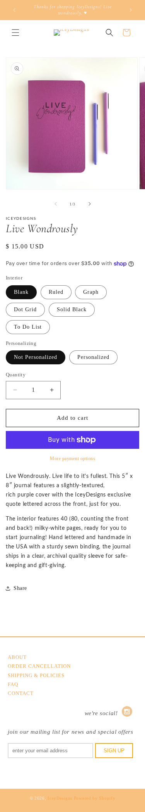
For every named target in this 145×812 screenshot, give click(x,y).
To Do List (28, 327)
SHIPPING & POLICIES (36, 675)
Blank (21, 292)
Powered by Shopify (95, 798)
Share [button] (20, 588)
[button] (15, 32)
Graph (91, 292)
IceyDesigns (60, 798)
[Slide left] (55, 203)
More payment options (72, 458)
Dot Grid (25, 309)
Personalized (93, 357)
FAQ (13, 684)
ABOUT (17, 657)
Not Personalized (35, 357)
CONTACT (21, 693)
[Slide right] (89, 203)
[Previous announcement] (14, 10)
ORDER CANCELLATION (39, 666)
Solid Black (72, 309)
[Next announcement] (130, 10)
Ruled (56, 292)
